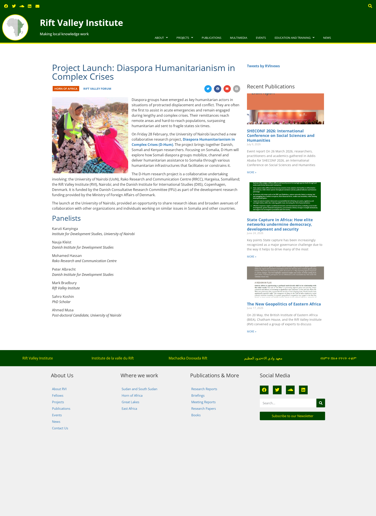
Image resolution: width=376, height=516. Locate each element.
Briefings (198, 395)
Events (261, 38)
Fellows (57, 395)
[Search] (320, 403)
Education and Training (293, 38)
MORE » (251, 172)
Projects (182, 38)
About (159, 38)
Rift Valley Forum (97, 89)
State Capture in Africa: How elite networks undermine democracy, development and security (280, 224)
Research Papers (203, 408)
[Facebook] (6, 6)
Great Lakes (130, 402)
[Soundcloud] (22, 6)
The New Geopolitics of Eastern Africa (284, 304)
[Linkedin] (30, 6)
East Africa (129, 408)
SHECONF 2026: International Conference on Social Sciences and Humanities (280, 135)
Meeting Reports (203, 402)
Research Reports (204, 389)
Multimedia (238, 38)
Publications (211, 38)
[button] (370, 5)
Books (196, 415)
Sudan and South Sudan (139, 389)
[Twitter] (14, 6)
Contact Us (60, 428)
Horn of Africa (65, 89)
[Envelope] (37, 6)
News (327, 38)
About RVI (59, 389)
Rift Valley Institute (81, 23)
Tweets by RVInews (263, 66)
